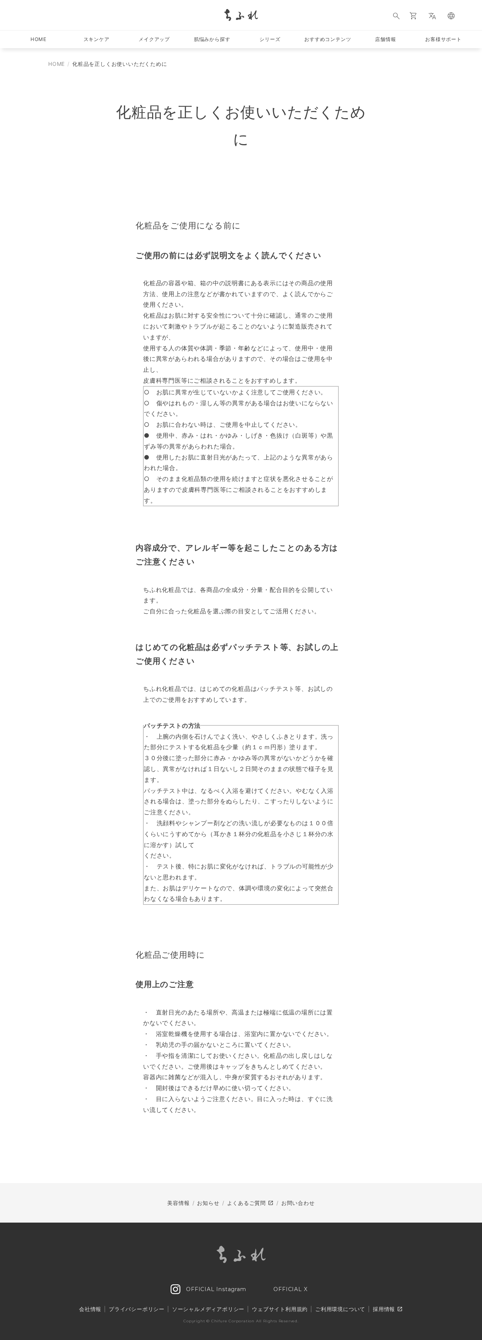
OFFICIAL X (290, 1289)
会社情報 (90, 1309)
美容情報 (178, 1203)
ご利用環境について (340, 1309)
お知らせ (208, 1203)
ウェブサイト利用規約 (280, 1309)
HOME (56, 64)
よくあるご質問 (250, 1203)
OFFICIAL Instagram (215, 1289)
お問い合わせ (298, 1203)
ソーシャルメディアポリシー (208, 1309)
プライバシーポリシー (137, 1309)
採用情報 (388, 1309)
